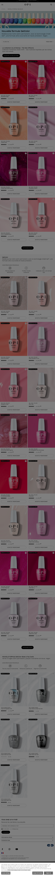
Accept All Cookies (37, 873)
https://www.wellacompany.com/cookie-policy (19, 870)
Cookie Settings (6, 873)
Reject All (48, 873)
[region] (27, 869)
